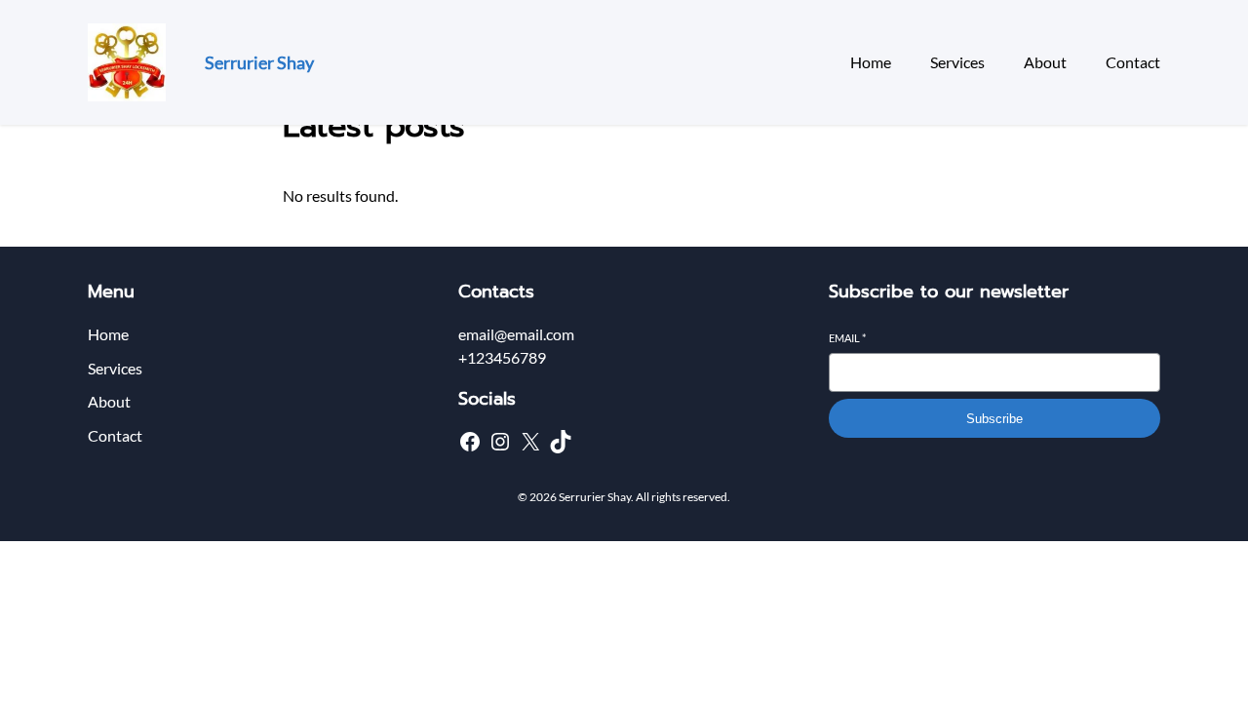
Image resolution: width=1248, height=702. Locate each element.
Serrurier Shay (259, 62)
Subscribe (994, 418)
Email (847, 338)
